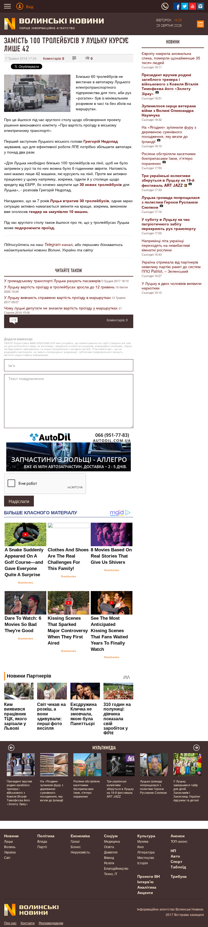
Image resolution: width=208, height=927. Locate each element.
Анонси (178, 835)
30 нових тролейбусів (101, 184)
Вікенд (109, 857)
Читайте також (68, 271)
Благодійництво (116, 868)
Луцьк (8, 841)
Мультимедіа (104, 748)
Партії (42, 846)
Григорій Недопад (100, 141)
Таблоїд (178, 866)
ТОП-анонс (179, 841)
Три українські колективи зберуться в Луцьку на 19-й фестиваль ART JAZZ (120, 788)
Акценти (145, 892)
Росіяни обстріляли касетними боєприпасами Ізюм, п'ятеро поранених (169, 158)
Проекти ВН (148, 876)
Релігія (109, 863)
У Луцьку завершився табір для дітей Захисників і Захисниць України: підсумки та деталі (186, 790)
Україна (10, 852)
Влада (42, 841)
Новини (173, 42)
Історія (142, 863)
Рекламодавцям (51, 923)
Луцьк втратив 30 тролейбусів (79, 200)
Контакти (28, 923)
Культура (146, 835)
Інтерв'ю (145, 881)
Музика (142, 841)
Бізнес (76, 846)
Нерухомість (80, 852)
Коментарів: (53, 58)
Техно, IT (110, 873)
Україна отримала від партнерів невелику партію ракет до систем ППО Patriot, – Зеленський (171, 266)
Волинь (9, 846)
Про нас (10, 923)
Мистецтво (145, 857)
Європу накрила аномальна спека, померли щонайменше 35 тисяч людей (171, 58)
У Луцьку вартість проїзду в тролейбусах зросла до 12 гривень (59, 286)
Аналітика (146, 887)
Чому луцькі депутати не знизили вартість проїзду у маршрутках (61, 308)
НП (173, 850)
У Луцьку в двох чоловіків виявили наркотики (172, 286)
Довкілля (111, 852)
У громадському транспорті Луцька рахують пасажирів (52, 280)
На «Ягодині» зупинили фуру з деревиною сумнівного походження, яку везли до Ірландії (169, 134)
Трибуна (179, 876)
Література (146, 852)
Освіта (109, 846)
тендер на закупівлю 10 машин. (58, 211)
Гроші (75, 841)
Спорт (176, 861)
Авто (175, 856)
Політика (45, 835)
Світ (7, 857)
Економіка (80, 835)
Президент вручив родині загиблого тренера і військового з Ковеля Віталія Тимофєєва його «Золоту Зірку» (19, 792)
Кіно (140, 846)
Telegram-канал (58, 244)
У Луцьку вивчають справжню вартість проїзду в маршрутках (57, 297)
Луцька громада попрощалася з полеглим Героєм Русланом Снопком (153, 787)
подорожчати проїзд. (35, 227)
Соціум (111, 835)
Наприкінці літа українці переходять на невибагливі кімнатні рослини (166, 245)
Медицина (112, 841)
